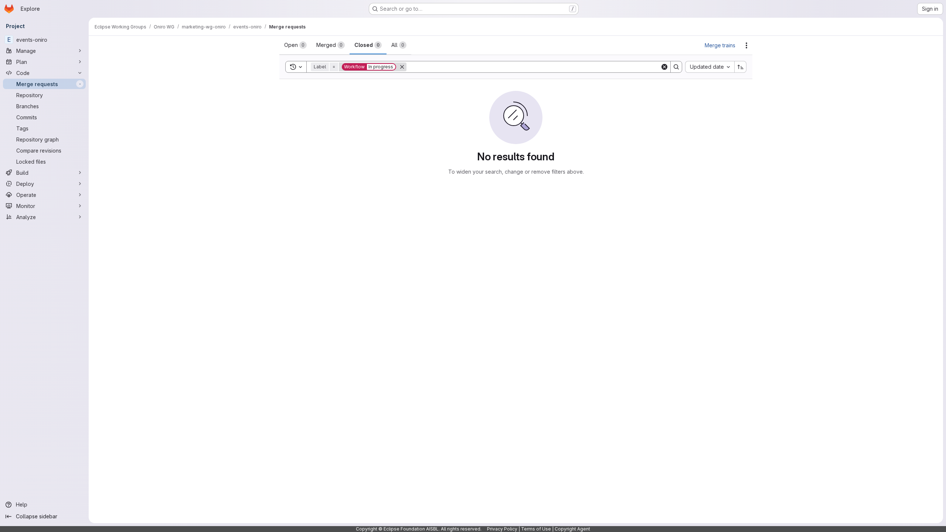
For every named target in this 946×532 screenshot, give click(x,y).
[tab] (295, 45)
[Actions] (746, 45)
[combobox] (709, 67)
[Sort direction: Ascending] (740, 67)
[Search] (676, 67)
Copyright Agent (572, 529)
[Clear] (664, 66)
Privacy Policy (502, 529)
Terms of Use (536, 529)
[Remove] (402, 66)
